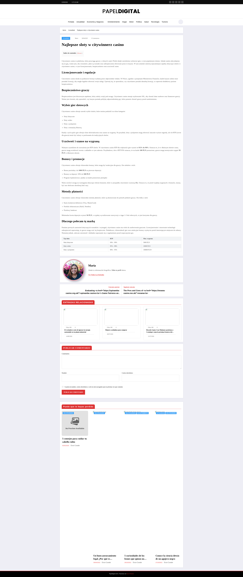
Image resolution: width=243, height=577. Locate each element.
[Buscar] (174, 22)
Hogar (124, 22)
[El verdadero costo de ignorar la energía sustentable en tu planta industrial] (80, 317)
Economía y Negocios (95, 22)
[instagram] (179, 2)
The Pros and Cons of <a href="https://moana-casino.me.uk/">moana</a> (144, 291)
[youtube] (182, 2)
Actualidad (80, 22)
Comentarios (65, 354)
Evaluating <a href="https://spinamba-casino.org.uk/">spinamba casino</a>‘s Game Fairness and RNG (93, 292)
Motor (131, 22)
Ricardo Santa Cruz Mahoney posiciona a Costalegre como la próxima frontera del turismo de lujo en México (159, 331)
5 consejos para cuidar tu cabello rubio (74, 440)
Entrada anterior (114, 287)
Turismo (165, 22)
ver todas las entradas (96, 275)
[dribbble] (176, 2)
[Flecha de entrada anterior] (62, 290)
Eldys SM (68, 327)
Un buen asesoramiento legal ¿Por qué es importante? (104, 557)
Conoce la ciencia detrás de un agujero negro (167, 557)
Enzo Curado (75, 445)
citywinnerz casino (108, 44)
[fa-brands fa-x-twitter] (173, 2)
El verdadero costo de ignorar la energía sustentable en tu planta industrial (77, 331)
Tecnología (155, 22)
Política (139, 22)
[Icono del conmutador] (61, 22)
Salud (146, 22)
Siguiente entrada (129, 287)
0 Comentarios (95, 38)
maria (76, 38)
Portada (71, 22)
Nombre (64, 373)
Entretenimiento (114, 22)
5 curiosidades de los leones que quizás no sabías (134, 557)
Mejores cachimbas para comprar (116, 330)
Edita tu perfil (116, 270)
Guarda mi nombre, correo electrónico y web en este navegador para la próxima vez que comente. (94, 387)
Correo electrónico (127, 373)
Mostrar (79, 53)
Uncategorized (68, 413)
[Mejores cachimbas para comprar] (121, 317)
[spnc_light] (180, 22)
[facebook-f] (170, 2)
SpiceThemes (130, 573)
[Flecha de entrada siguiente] (180, 290)
